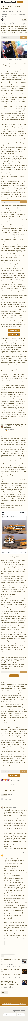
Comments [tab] (4, 794)
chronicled (17, 131)
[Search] (25, 955)
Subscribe (20, 2)
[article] (14, 963)
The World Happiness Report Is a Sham (10, 960)
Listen (25, 19)
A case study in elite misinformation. (9, 963)
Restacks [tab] (10, 794)
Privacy (15, 1010)
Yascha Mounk (7, 18)
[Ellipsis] (26, 807)
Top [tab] (2, 955)
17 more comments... (5, 949)
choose (24, 158)
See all (4, 992)
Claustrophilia (7, 855)
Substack (7, 1018)
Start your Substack (10, 1014)
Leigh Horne (7, 807)
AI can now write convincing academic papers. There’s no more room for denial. (10, 973)
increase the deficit (13, 459)
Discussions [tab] (11, 955)
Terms (18, 1010)
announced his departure (17, 124)
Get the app (20, 1014)
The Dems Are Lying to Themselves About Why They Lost (10, 981)
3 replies (7, 943)
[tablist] (7, 794)
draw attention (21, 165)
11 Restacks (17, 780)
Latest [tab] (6, 955)
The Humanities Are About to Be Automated (10, 970)
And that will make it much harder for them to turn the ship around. (10, 985)
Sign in (25, 2)
